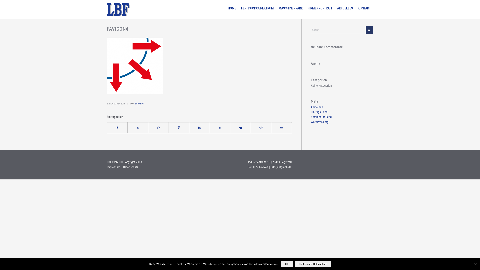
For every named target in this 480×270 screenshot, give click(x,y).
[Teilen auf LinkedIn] (199, 127)
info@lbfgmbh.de (281, 167)
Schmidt (139, 103)
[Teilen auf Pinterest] (179, 127)
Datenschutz (130, 167)
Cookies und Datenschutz (313, 264)
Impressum (114, 167)
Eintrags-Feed (319, 112)
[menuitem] (232, 8)
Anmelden (317, 107)
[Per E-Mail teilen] (281, 127)
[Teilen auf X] (138, 127)
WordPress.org (319, 122)
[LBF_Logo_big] (118, 9)
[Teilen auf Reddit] (261, 127)
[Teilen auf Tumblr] (220, 127)
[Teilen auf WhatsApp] (158, 127)
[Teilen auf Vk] (240, 127)
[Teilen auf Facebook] (117, 127)
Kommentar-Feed (321, 117)
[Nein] (475, 264)
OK (287, 264)
